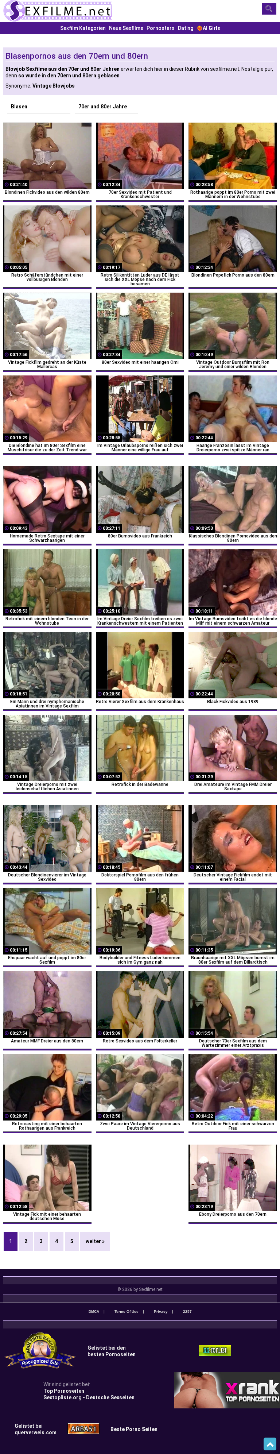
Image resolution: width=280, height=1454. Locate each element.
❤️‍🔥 (208, 28)
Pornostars (161, 28)
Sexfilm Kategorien (83, 28)
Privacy (161, 1312)
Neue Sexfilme (126, 28)
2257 (187, 1312)
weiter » (95, 1241)
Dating (185, 28)
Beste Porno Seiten (134, 1429)
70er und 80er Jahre (102, 106)
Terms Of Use (126, 1312)
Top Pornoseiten (63, 1391)
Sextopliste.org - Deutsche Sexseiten (89, 1397)
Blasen (19, 106)
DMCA (94, 1312)
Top (270, 1444)
